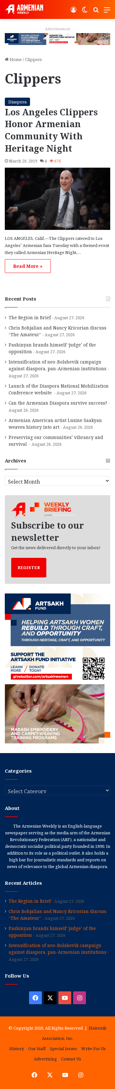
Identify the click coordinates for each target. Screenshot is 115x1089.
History (16, 1048)
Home (15, 59)
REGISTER (29, 567)
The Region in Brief (30, 317)
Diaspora (17, 102)
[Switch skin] (84, 12)
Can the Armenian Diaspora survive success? (58, 403)
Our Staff (37, 1048)
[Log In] (73, 12)
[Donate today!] (57, 38)
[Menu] (107, 12)
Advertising (45, 1059)
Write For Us (93, 1048)
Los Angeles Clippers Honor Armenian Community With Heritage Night (51, 130)
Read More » (27, 266)
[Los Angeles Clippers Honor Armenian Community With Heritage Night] (57, 199)
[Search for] (96, 12)
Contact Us (71, 1059)
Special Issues (63, 1048)
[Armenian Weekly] (24, 9)
